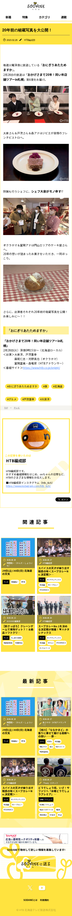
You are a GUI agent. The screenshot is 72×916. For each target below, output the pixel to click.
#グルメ (11, 399)
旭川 (51, 747)
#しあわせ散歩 (16, 638)
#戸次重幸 (28, 399)
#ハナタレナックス (54, 580)
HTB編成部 (29, 39)
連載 (64, 17)
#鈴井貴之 (43, 815)
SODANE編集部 (13, 621)
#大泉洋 (44, 399)
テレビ (17, 407)
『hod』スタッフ (50, 783)
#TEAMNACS (44, 590)
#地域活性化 (44, 752)
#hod (60, 815)
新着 (8, 17)
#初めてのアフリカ (46, 810)
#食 (45, 386)
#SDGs (49, 741)
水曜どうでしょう (46, 799)
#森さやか (43, 747)
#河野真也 (18, 643)
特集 (25, 17)
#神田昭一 (14, 582)
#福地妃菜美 (8, 643)
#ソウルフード (45, 648)
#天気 (23, 582)
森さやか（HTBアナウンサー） (54, 723)
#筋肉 (58, 810)
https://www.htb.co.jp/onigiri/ (41, 368)
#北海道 (57, 386)
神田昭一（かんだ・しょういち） (20, 564)
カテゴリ (44, 17)
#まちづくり (60, 747)
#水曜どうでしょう (46, 805)
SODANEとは (30, 900)
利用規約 (44, 900)
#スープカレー (53, 585)
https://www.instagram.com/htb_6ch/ (28, 486)
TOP (6, 407)
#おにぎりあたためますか (22, 386)
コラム (42, 741)
